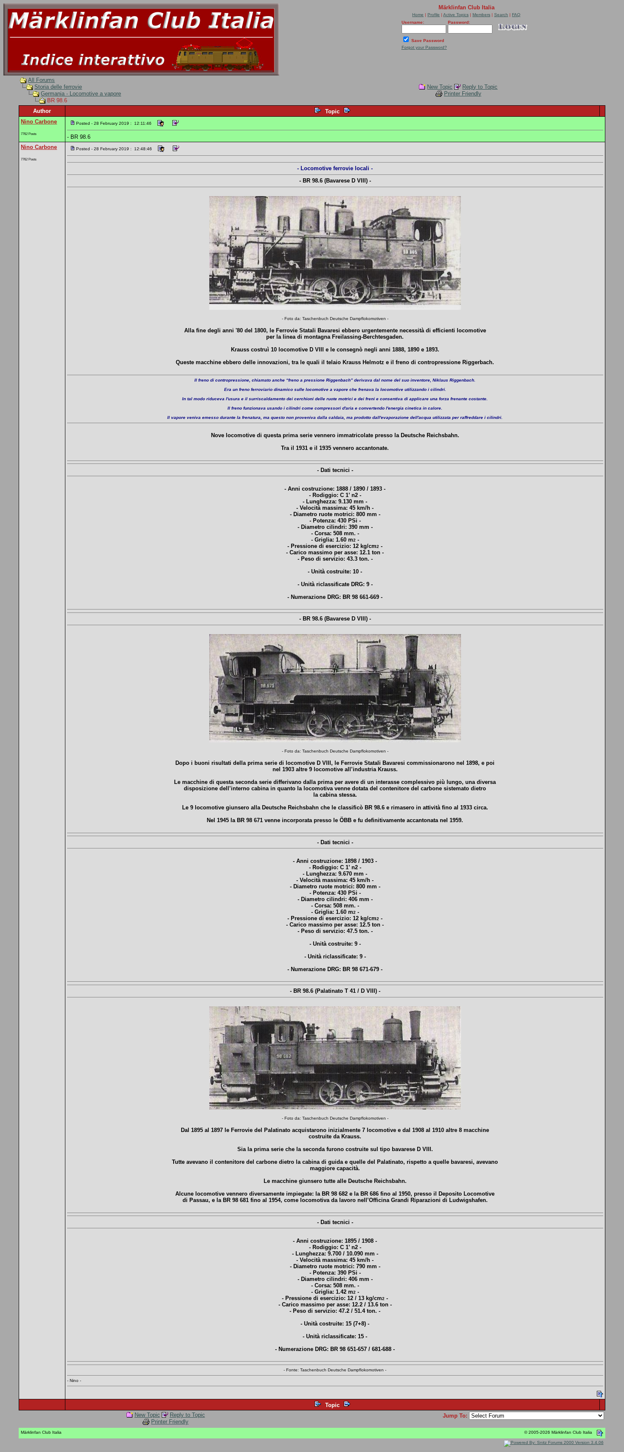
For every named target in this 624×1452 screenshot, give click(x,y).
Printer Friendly (462, 93)
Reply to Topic (480, 87)
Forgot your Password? (424, 47)
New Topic (440, 87)
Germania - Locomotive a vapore (81, 93)
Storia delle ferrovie (58, 87)
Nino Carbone (39, 121)
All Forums (41, 80)
